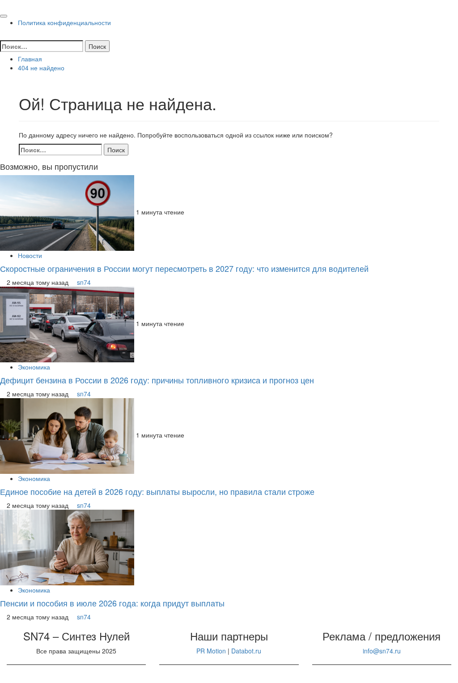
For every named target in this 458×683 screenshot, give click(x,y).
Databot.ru (246, 650)
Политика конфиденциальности (64, 22)
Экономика (34, 366)
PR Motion (211, 650)
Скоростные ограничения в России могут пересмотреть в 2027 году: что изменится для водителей (184, 268)
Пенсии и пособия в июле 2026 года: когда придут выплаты (112, 603)
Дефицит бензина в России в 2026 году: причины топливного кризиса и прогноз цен (157, 380)
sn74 (84, 282)
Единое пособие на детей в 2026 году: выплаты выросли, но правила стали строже (157, 491)
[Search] (2, 35)
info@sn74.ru (382, 650)
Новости (30, 255)
